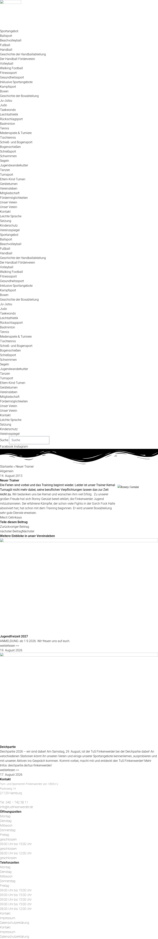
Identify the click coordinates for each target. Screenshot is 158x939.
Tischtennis (8, 137)
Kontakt (5, 211)
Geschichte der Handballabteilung (23, 54)
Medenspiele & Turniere (16, 133)
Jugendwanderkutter (14, 165)
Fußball (5, 45)
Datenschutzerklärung (14, 923)
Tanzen (5, 170)
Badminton (7, 124)
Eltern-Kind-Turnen (12, 179)
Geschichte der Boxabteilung (19, 96)
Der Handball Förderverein (17, 59)
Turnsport (6, 174)
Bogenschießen (10, 147)
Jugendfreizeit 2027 (14, 636)
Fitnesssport (8, 73)
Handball (6, 49)
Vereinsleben (8, 188)
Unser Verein (8, 202)
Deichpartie (8, 747)
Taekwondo (8, 110)
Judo (3, 105)
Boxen (4, 91)
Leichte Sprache (10, 216)
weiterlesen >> (9, 645)
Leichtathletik (9, 114)
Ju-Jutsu (6, 100)
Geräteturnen (9, 184)
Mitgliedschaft (9, 193)
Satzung (5, 221)
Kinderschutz (9, 225)
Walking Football (11, 68)
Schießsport (8, 151)
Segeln (4, 161)
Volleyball (6, 63)
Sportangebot (9, 31)
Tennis (4, 128)
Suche (4, 440)
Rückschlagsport (11, 119)
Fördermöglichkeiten (14, 198)
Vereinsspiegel (10, 230)
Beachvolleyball (10, 40)
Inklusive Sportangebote (16, 82)
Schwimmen (8, 156)
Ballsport (6, 36)
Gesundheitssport (12, 77)
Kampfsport (8, 87)
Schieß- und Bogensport (16, 142)
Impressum (7, 918)
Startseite (6, 466)
